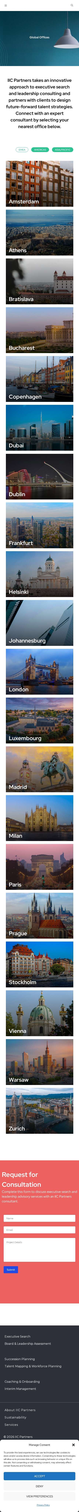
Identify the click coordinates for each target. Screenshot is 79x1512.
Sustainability (15, 1417)
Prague (18, 933)
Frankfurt (21, 543)
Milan (15, 835)
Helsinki (18, 591)
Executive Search (17, 1336)
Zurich (17, 1128)
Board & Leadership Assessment (28, 1343)
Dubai (16, 445)
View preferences (39, 1496)
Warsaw (19, 1079)
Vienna (17, 1031)
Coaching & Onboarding (22, 1381)
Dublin (17, 494)
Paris (15, 884)
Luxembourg (25, 738)
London (18, 689)
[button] (73, 1445)
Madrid (18, 787)
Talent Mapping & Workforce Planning (33, 1366)
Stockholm (22, 982)
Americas (40, 149)
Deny (39, 1486)
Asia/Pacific (62, 149)
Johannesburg (27, 640)
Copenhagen (25, 396)
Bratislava (21, 299)
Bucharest (22, 347)
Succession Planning (20, 1359)
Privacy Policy (43, 1505)
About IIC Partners (20, 1410)
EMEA (22, 149)
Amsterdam (24, 201)
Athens (17, 250)
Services (11, 1425)
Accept (39, 1476)
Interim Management (20, 1389)
